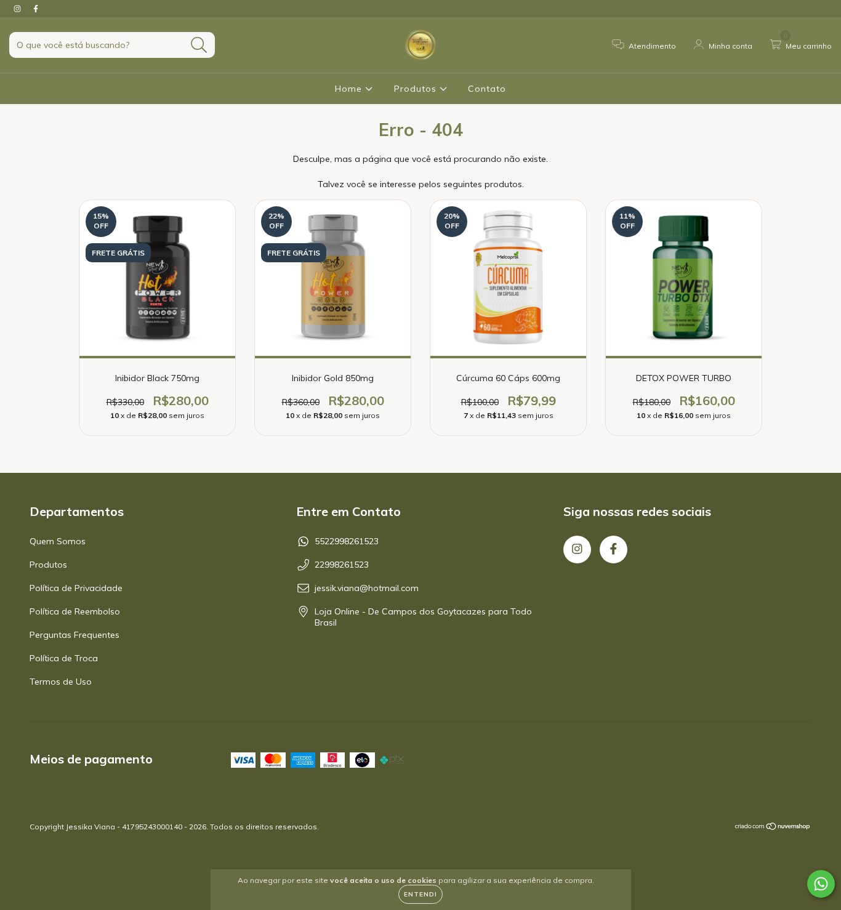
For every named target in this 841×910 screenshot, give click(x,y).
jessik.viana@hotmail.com (367, 588)
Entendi (420, 894)
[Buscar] (199, 45)
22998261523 (342, 564)
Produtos (417, 88)
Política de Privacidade (76, 588)
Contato (487, 88)
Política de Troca (64, 658)
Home (350, 88)
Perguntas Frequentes (74, 634)
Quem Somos (58, 541)
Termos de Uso (61, 681)
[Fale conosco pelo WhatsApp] (821, 884)
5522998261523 (347, 541)
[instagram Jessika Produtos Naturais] (18, 8)
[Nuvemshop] (772, 827)
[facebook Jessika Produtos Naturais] (36, 8)
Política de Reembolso (75, 611)
